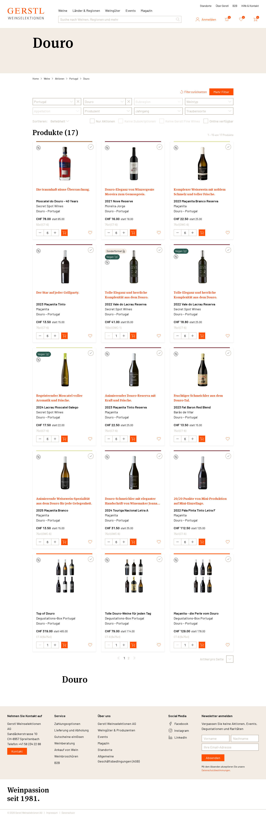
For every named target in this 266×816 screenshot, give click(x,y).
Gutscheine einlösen (69, 737)
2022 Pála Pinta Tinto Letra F (194, 510)
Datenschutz (68, 812)
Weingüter (112, 10)
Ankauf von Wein (66, 750)
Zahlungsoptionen (67, 724)
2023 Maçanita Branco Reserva (196, 201)
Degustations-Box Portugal (55, 618)
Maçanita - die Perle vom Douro (196, 613)
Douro (86, 78)
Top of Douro (45, 613)
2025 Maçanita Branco (52, 510)
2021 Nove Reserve (119, 201)
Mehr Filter (221, 92)
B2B (235, 5)
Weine (47, 78)
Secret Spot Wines (49, 206)
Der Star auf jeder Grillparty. (57, 292)
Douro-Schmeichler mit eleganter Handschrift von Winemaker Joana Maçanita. (131, 501)
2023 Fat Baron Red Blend (192, 407)
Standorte (206, 5)
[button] (178, 19)
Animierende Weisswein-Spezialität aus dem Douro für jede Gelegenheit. (64, 501)
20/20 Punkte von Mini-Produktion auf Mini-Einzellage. (200, 501)
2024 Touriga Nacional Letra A (126, 510)
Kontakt (17, 751)
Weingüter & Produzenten (116, 730)
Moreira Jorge (115, 206)
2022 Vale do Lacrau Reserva (125, 304)
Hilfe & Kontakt (250, 5)
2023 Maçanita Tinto (51, 304)
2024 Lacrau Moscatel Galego (57, 407)
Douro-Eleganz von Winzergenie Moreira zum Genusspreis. (129, 191)
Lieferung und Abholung (71, 730)
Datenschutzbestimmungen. (216, 770)
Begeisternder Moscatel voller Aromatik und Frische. (59, 397)
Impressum (52, 812)
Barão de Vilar (184, 412)
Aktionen (59, 78)
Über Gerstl (222, 5)
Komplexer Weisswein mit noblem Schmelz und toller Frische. (199, 191)
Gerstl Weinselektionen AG (117, 724)
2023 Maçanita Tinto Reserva (126, 407)
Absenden (213, 758)
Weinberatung (64, 743)
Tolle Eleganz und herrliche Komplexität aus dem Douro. (126, 294)
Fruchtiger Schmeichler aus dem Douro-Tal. (198, 397)
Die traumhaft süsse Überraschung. (63, 189)
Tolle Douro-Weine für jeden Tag (128, 613)
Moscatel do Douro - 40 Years (57, 201)
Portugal (73, 78)
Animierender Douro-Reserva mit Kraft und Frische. (130, 397)
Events (131, 10)
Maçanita (180, 206)
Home (36, 78)
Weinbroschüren (66, 756)
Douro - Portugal (48, 211)
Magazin (146, 10)
